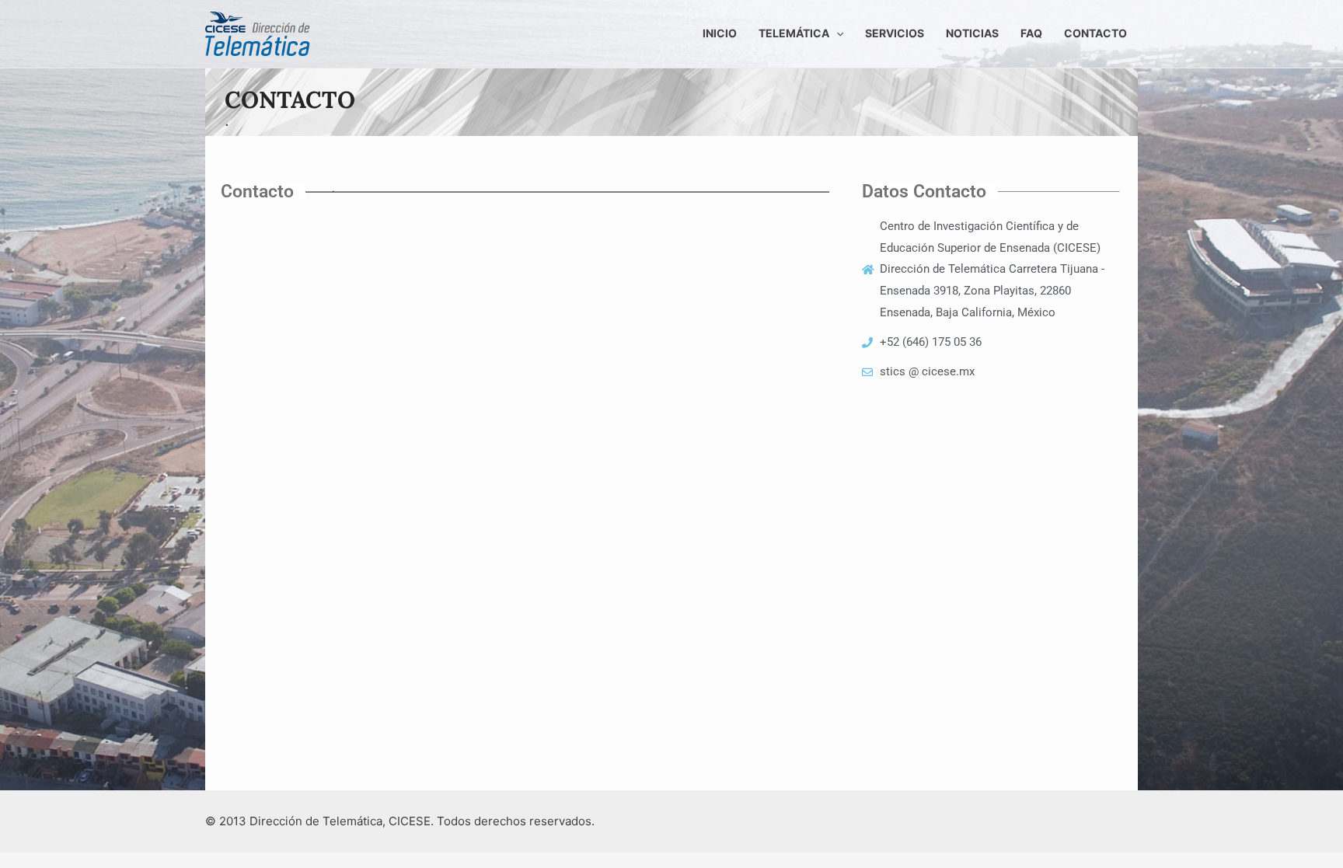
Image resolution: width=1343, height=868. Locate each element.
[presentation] (836, 33)
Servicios (894, 33)
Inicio (720, 33)
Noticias (972, 33)
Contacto (1095, 33)
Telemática (794, 33)
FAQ (1031, 33)
